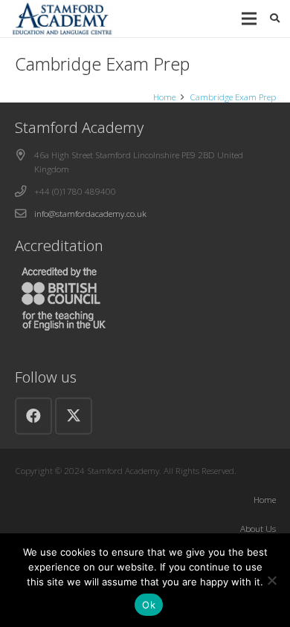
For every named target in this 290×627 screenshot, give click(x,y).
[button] (248, 18)
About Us (258, 528)
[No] (271, 580)
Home (265, 499)
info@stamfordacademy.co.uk (90, 213)
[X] (73, 416)
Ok (148, 605)
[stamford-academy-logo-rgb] (62, 18)
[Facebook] (33, 416)
